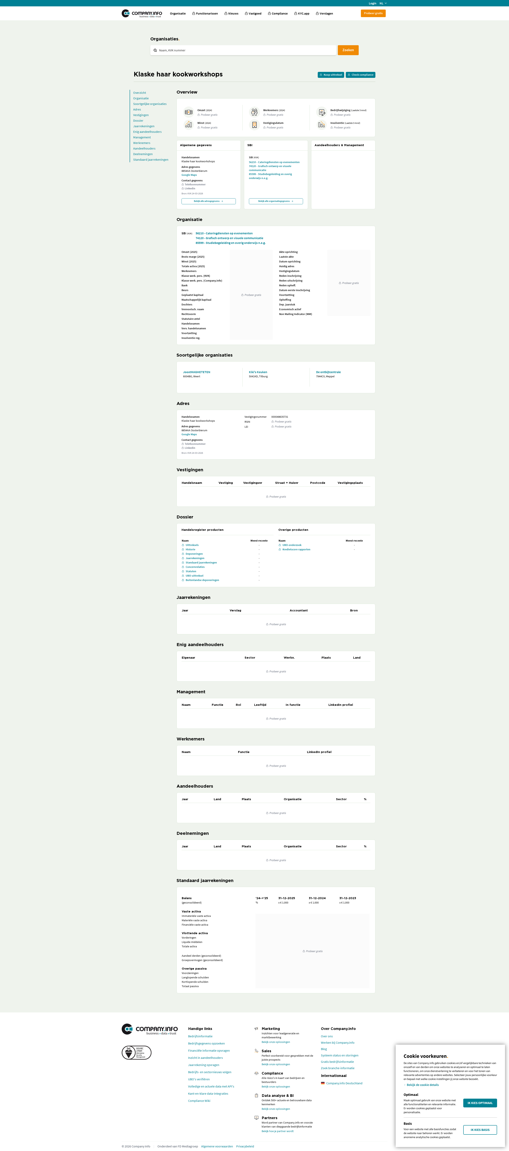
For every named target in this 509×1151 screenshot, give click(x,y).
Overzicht (139, 93)
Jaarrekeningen (143, 126)
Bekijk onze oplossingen (276, 1042)
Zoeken (348, 50)
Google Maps (189, 175)
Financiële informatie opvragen (209, 1050)
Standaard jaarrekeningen (150, 159)
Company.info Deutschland (344, 1083)
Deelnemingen (143, 154)
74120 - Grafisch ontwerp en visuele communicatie (270, 168)
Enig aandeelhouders (147, 132)
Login (372, 3)
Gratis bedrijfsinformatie (337, 1062)
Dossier (138, 120)
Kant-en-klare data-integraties (208, 1093)
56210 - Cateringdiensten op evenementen (274, 162)
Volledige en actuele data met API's (211, 1086)
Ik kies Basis (480, 1130)
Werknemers (141, 143)
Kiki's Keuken (258, 372)
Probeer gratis (373, 13)
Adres (137, 109)
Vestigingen (141, 115)
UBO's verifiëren (199, 1079)
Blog (324, 1049)
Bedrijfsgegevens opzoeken (206, 1043)
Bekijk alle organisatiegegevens (274, 200)
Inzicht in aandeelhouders (205, 1058)
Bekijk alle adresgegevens (207, 200)
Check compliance (362, 74)
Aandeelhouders (144, 148)
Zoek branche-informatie (338, 1068)
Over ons (327, 1036)
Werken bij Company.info (338, 1042)
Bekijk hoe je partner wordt (278, 1131)
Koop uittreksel (333, 74)
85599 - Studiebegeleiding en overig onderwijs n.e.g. (270, 176)
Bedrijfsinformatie (200, 1036)
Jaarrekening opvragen (203, 1065)
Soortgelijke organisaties (150, 104)
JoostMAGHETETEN (196, 372)
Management (142, 137)
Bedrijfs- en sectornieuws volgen (209, 1072)
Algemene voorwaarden (217, 1146)
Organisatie (178, 13)
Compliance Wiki (199, 1101)
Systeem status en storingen (339, 1055)
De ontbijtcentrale (328, 372)
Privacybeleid (245, 1146)
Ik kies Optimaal (480, 1103)
